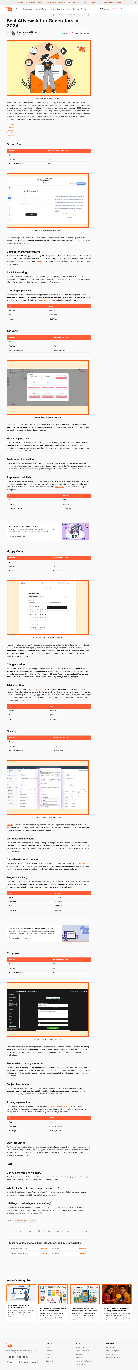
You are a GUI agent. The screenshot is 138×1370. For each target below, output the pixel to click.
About (48, 1347)
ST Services (104, 9)
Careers (76, 9)
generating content (37, 689)
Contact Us (49, 1351)
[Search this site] (90, 9)
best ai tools (59, 487)
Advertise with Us (52, 1357)
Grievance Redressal (113, 1357)
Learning (60, 9)
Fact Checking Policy (113, 1351)
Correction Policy (81, 1364)
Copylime (10, 136)
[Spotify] (24, 1357)
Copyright (79, 1354)
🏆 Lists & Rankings (20, 1220)
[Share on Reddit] (58, 1231)
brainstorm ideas (82, 864)
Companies (27, 9)
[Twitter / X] (7, 1357)
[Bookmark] (86, 1231)
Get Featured (117, 9)
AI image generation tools (57, 1106)
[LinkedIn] (13, 1357)
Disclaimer (79, 1357)
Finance (51, 9)
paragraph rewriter (48, 300)
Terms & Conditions (82, 1351)
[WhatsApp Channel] (27, 1357)
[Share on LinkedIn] (39, 1231)
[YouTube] (20, 1357)
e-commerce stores (55, 1070)
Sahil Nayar (32, 32)
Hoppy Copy (11, 130)
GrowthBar (11, 125)
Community (50, 1361)
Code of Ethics (111, 1347)
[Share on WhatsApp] (11, 1231)
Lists (68, 9)
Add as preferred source (81, 33)
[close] (135, 2)
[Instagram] (17, 1357)
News (18, 9)
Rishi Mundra (22, 32)
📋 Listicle (33, 1220)
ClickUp (10, 133)
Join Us (65, 33)
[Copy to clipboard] (77, 1231)
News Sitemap (111, 1354)
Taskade (10, 127)
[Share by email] (67, 1231)
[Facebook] (10, 1357)
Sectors (84, 9)
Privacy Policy (81, 1347)
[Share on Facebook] (30, 1231)
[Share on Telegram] (48, 1231)
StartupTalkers (40, 9)
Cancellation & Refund (83, 1361)
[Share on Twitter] (20, 1231)
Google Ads (41, 261)
